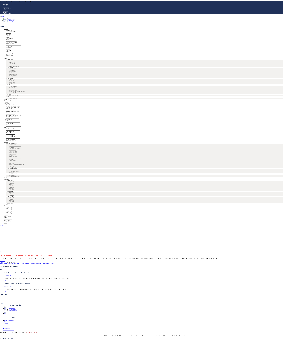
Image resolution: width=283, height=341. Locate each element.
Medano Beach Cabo (13, 64)
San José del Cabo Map (11, 136)
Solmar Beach (12, 87)
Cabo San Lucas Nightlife (11, 143)
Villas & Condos (7, 13)
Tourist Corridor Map (10, 139)
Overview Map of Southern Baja (12, 132)
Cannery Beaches (12, 61)
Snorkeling (8, 49)
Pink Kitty (11, 159)
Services (6, 205)
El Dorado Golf (9, 112)
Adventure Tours (9, 30)
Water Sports (8, 54)
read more (2, 261)
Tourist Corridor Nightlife (11, 168)
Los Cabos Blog (12, 309)
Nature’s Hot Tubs (10, 43)
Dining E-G (11, 184)
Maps (5, 127)
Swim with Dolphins (10, 53)
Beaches (5, 58)
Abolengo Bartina (12, 144)
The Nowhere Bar (12, 167)
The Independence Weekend (48, 263)
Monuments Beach (13, 71)
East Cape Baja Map (10, 131)
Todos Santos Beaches (13, 95)
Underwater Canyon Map (11, 140)
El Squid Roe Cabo (13, 151)
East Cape (8, 96)
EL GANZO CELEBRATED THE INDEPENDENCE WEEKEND (26, 255)
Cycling (7, 37)
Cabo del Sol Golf (9, 104)
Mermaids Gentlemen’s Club (15, 158)
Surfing (7, 51)
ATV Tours (8, 33)
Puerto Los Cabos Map (10, 134)
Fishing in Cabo (9, 38)
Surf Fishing (8, 50)
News (4, 9)
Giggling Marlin (12, 154)
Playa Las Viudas (12, 72)
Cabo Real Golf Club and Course (13, 106)
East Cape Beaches (13, 98)
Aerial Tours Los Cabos (11, 31)
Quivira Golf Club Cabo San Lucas (13, 115)
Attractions (5, 4)
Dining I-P (11, 193)
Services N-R (8, 212)
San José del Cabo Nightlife (11, 173)
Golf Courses (7, 103)
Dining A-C (11, 197)
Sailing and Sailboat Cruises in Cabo (13, 45)
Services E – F (9, 209)
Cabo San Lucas (9, 59)
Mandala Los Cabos (13, 156)
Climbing (8, 35)
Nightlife (6, 142)
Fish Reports (6, 7)
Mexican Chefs (28, 263)
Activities (6, 29)
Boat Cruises (8, 34)
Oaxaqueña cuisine (36, 263)
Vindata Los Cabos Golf (11, 116)
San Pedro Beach (12, 92)
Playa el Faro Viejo (13, 90)
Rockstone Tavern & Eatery (14, 162)
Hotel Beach (11, 80)
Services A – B (9, 207)
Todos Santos (8, 94)
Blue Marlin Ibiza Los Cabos (15, 148)
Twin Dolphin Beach (13, 75)
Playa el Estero (12, 83)
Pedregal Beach (12, 88)
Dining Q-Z (11, 195)
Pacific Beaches (9, 84)
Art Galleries (12, 308)
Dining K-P (11, 200)
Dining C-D (11, 183)
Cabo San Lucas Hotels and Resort (13, 122)
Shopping (5, 12)
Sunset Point (11, 172)
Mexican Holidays (13, 310)
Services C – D (9, 208)
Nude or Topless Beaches (14, 66)
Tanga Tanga (11, 166)
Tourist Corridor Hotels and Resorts (13, 126)
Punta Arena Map (9, 135)
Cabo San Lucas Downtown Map (13, 130)
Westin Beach (11, 76)
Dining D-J (11, 199)
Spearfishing (8, 47)
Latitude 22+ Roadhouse (14, 169)
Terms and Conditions (8, 330)
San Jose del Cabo (9, 123)
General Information (9, 320)
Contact (5, 5)
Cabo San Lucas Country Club (12, 107)
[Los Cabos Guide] (2, 16)
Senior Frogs (11, 163)
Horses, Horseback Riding (11, 41)
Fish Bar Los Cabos (13, 152)
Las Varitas (11, 155)
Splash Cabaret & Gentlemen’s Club (16, 164)
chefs (15, 263)
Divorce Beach (12, 62)
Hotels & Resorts (7, 8)
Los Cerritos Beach (13, 86)
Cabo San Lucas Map (10, 128)
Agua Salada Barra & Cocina (15, 146)
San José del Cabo (9, 78)
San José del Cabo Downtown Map (13, 138)
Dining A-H (11, 192)
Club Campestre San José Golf (12, 110)
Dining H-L (11, 185)
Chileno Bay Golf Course (11, 108)
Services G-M (9, 211)
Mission (6, 321)
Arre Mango (11, 147)
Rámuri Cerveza (12, 160)
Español (5, 223)
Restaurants (6, 179)
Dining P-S (11, 188)
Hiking (7, 39)
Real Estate (5, 11)
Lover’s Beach (12, 63)
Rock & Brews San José (14, 176)
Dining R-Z (11, 201)
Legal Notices (6, 328)
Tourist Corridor (9, 67)
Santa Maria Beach (13, 74)
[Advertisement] (141, 240)
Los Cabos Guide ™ (31, 332)
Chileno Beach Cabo (13, 68)
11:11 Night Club (12, 175)
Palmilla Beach (12, 82)
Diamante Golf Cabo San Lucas (12, 111)
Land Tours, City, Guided (11, 42)
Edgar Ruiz (2, 262)
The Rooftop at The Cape (14, 171)
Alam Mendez (3, 263)
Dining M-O (11, 187)
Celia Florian (10, 263)
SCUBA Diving (9, 46)
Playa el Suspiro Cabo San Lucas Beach (17, 91)
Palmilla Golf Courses (10, 114)
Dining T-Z (11, 189)
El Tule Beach (12, 70)
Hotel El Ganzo (20, 263)
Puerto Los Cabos (9, 203)
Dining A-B (11, 181)
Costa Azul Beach (12, 79)
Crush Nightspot (12, 150)
